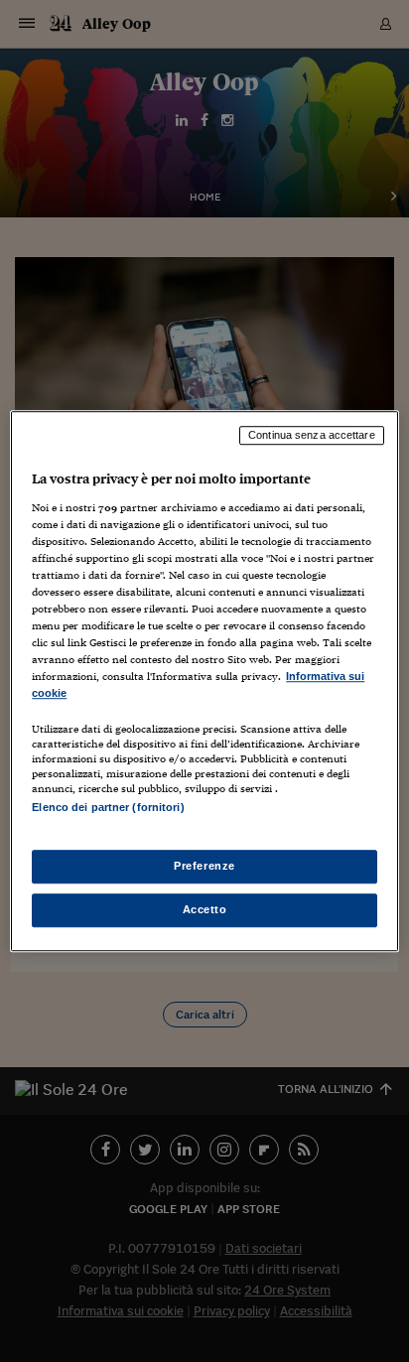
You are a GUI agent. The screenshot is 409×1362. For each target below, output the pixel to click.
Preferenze (204, 866)
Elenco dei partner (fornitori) (108, 808)
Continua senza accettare (311, 435)
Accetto (205, 909)
